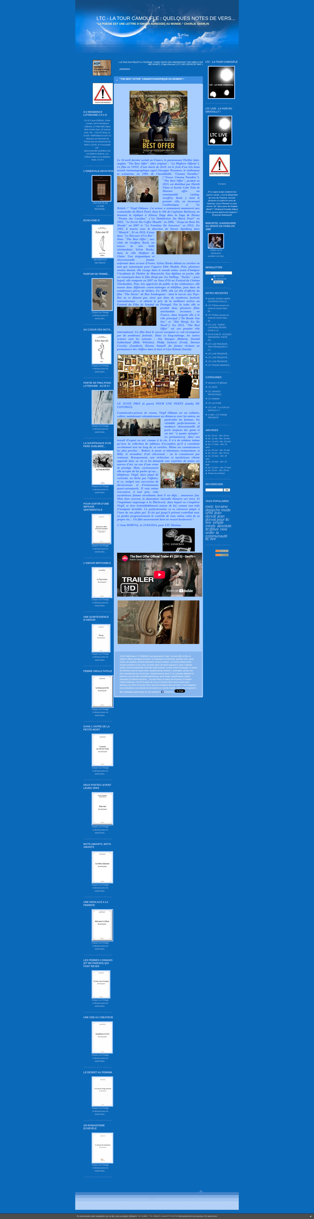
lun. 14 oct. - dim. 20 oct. (218, 453)
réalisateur (128, 692)
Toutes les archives (216, 473)
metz (209, 506)
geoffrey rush (182, 659)
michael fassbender (134, 668)
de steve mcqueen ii (169, 665)
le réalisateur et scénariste (163, 659)
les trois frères (155, 679)
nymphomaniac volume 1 (160, 671)
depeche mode (218, 510)
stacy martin (164, 676)
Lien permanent (156, 656)
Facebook (168, 692)
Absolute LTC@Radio (217, 383)
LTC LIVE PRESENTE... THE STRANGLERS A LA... (218, 347)
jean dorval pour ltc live (217, 519)
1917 (178, 688)
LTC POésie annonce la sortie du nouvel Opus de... (218, 308)
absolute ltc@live (218, 527)
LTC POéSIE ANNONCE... (219, 365)
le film (185, 656)
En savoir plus (210, 1216)
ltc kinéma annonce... (139, 679)
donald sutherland (146, 662)
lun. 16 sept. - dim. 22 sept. (216, 463)
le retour (166, 679)
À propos (222, 184)
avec (181, 665)
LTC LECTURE (214, 403)
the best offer (176, 656)
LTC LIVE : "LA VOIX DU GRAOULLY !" (218, 408)
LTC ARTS (212, 387)
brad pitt (148, 668)
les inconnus (176, 679)
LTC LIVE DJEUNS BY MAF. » (190, 64)
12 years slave (153, 665)
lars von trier (133, 676)
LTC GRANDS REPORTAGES (214, 393)
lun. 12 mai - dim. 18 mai (219, 438)
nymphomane (177, 676)
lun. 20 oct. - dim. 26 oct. (218, 436)
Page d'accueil (168, 64)
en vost (148, 692)
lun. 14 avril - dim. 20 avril (219, 441)
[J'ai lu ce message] (310, 1216)
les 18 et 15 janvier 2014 (139, 685)
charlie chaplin (168, 688)
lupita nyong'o (159, 668)
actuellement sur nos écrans (136, 673)
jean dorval (213, 514)
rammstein (177, 671)
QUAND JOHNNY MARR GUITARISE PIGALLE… (219, 300)
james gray (139, 692)
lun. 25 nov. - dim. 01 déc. (219, 450)
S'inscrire (220, 276)
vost (144, 665)
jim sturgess (131, 662)
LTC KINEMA (213, 399)
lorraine (221, 506)
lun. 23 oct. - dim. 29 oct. (218, 470)
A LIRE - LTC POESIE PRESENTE (217, 416)
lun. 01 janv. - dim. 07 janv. (219, 467)
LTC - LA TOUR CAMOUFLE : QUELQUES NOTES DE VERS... (165, 18)
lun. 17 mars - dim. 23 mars (216, 445)
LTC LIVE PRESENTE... (218, 354)
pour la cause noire (139, 671)
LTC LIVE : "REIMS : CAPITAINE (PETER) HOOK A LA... (217, 327)
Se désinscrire (220, 279)
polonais (156, 692)
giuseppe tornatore (142, 659)
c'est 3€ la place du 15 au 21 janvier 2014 (154, 682)
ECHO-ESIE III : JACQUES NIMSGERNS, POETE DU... (219, 337)
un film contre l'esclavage (177, 668)
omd (209, 513)
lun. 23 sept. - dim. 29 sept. (216, 457)
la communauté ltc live (216, 535)
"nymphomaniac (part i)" (160, 673)
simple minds (214, 524)
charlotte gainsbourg (149, 676)
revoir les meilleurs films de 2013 (166, 685)
